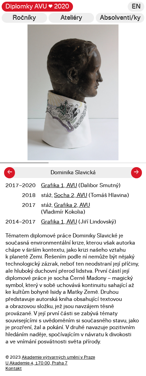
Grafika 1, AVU (59, 185)
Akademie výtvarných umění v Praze (58, 357)
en (136, 6)
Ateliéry (71, 18)
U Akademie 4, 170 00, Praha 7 (36, 363)
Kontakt (13, 368)
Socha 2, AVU (70, 195)
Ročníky (24, 18)
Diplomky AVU (37, 6)
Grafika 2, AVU (72, 205)
